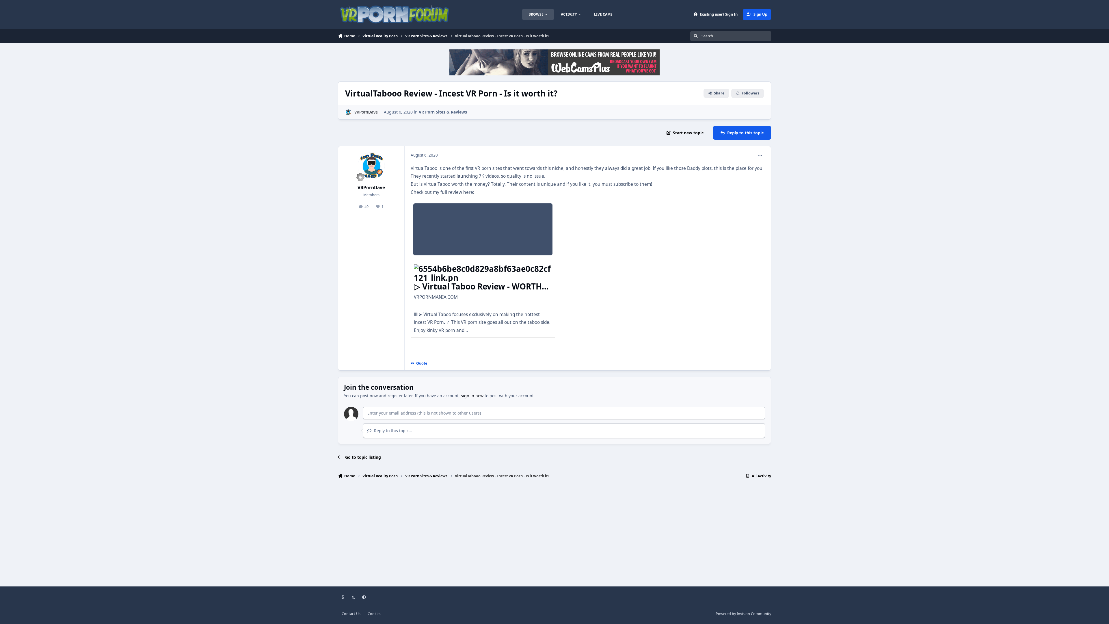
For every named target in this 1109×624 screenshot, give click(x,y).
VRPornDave (366, 112)
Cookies (374, 613)
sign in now (472, 395)
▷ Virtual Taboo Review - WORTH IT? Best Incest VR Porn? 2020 (478, 290)
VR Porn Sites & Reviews (443, 112)
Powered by (743, 613)
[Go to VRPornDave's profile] (348, 112)
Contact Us (351, 613)
